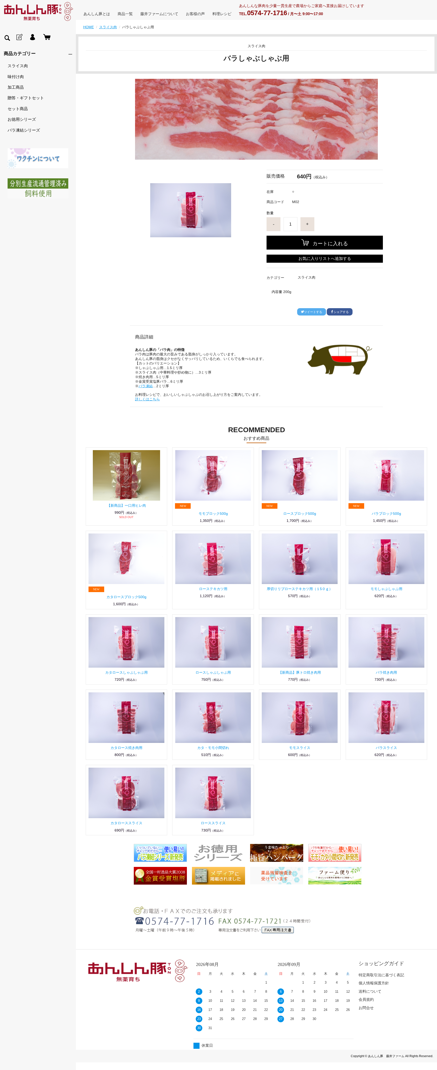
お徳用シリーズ (22, 119)
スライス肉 (18, 66)
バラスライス (386, 748)
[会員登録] (19, 37)
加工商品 (16, 87)
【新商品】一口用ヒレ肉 (126, 505)
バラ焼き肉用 (386, 672)
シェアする (341, 312)
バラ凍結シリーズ (24, 130)
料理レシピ (221, 14)
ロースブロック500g (299, 514)
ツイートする (313, 312)
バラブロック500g (386, 514)
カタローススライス (126, 823)
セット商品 (18, 109)
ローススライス (213, 823)
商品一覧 (125, 14)
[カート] (45, 37)
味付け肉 (16, 77)
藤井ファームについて (159, 14)
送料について (370, 991)
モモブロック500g (213, 514)
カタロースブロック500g (126, 597)
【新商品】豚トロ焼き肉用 (299, 672)
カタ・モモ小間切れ (213, 748)
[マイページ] (32, 37)
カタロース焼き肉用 (126, 748)
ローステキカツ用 (213, 589)
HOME (88, 27)
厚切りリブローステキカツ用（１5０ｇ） (300, 589)
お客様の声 (195, 14)
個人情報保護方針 (374, 983)
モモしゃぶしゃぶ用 (386, 589)
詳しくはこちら (147, 399)
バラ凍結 (146, 386)
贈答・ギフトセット (26, 98)
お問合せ (366, 1008)
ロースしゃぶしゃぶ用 (213, 672)
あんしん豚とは (96, 14)
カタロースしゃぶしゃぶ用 (126, 672)
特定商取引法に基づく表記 (381, 975)
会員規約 (366, 999)
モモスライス (299, 748)
